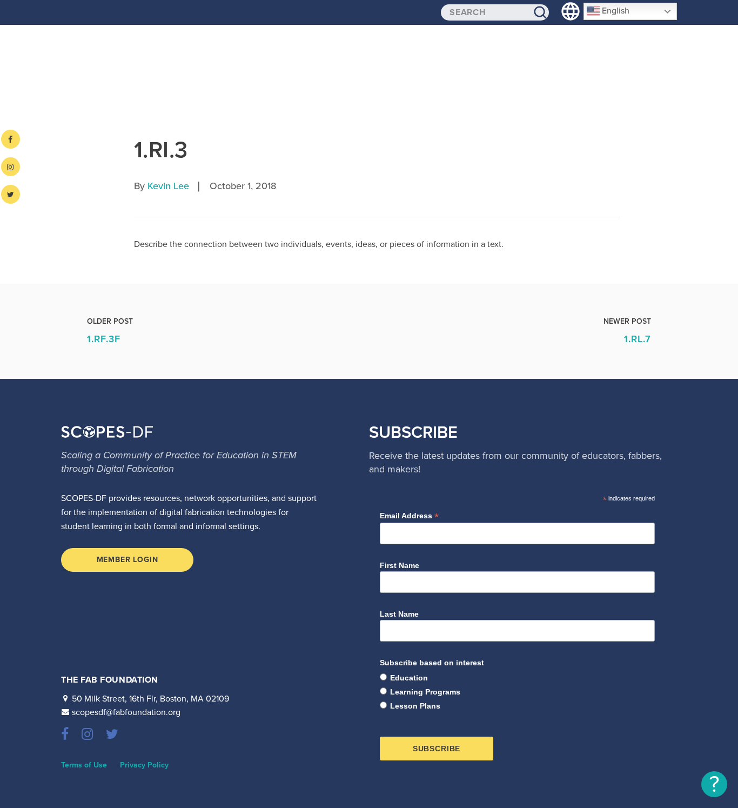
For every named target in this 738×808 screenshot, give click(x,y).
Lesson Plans (415, 706)
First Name (399, 565)
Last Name (399, 614)
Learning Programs (425, 691)
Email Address (409, 516)
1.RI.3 (161, 150)
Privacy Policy (144, 765)
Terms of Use (84, 765)
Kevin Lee (168, 186)
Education (409, 677)
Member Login (127, 559)
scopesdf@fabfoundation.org (126, 712)
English (614, 10)
